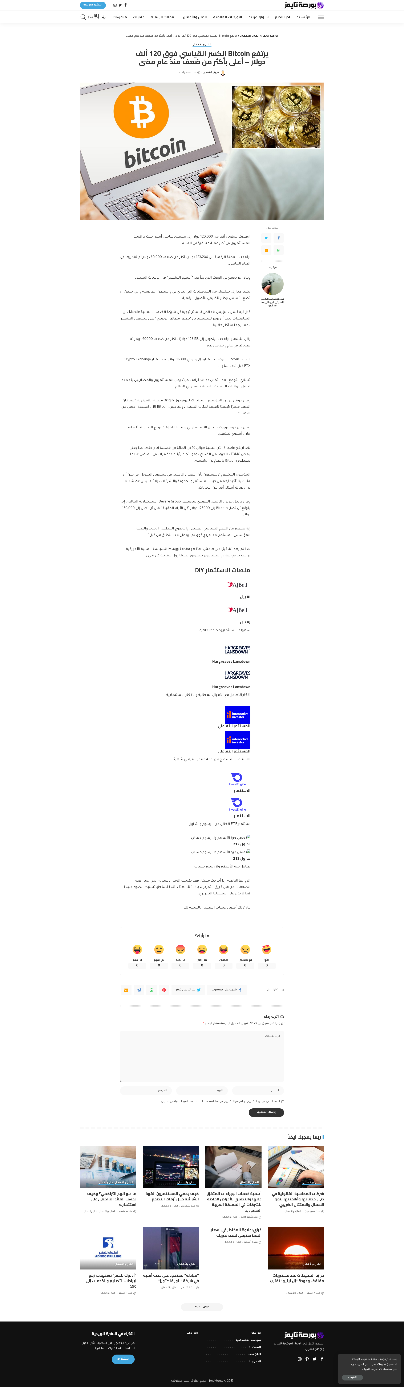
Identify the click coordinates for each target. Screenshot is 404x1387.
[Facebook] (125, 5)
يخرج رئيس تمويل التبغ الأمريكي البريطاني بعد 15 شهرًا (272, 302)
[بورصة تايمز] (304, 5)
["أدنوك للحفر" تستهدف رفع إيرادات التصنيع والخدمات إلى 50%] (108, 1248)
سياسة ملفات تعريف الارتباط (379, 1369)
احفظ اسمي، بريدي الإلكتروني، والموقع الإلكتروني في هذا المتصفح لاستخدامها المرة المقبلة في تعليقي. (220, 1101)
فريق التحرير (211, 72)
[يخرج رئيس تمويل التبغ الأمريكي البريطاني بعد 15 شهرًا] (273, 284)
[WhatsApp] (279, 250)
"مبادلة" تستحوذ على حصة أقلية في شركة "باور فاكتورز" (171, 1278)
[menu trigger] (319, 17)
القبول (352, 1377)
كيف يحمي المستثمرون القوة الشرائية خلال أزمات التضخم (172, 1196)
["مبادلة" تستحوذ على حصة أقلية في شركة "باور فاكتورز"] (171, 1248)
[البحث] (83, 17)
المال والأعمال (202, 44)
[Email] (266, 250)
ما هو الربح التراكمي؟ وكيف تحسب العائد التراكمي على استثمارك (111, 1199)
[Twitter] (120, 5)
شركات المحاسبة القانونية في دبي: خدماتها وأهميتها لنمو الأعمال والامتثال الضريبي (298, 1199)
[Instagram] (300, 1359)
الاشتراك (123, 1359)
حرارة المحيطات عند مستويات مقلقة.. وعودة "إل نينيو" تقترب (297, 1278)
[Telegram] (139, 990)
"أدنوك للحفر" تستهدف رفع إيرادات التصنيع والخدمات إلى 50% (111, 1281)
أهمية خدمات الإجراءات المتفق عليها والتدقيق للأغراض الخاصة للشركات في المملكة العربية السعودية (234, 1201)
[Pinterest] (164, 990)
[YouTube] (115, 5)
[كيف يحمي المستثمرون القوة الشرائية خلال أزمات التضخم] (171, 1167)
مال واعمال (106, 1182)
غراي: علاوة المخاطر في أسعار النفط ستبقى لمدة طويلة (236, 1232)
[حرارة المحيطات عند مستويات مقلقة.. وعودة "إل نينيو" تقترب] (296, 1248)
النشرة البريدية (92, 5)
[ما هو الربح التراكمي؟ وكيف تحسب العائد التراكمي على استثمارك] (108, 1167)
